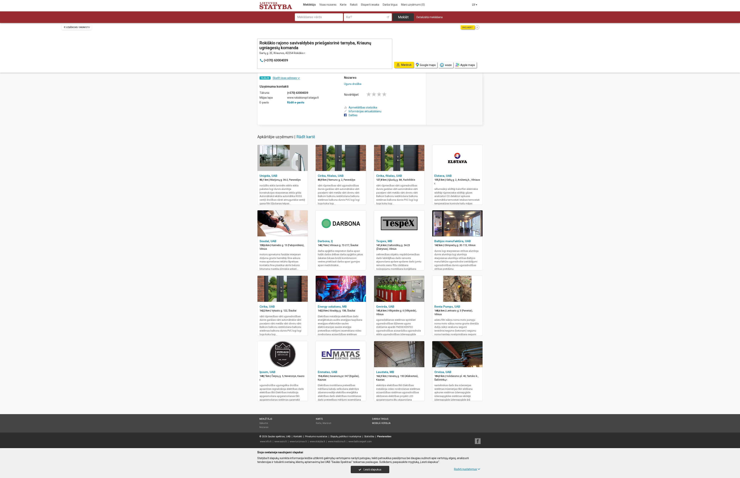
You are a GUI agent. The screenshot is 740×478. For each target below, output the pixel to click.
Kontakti (297, 436)
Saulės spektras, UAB (279, 436)
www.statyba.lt (317, 441)
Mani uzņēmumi (413, 4)
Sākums (263, 423)
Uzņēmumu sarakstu (78, 27)
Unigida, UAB (268, 176)
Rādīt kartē (305, 137)
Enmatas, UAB (327, 372)
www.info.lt (266, 441)
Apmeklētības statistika (363, 107)
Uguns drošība (352, 83)
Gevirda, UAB (385, 306)
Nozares (263, 427)
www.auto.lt (280, 441)
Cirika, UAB (267, 306)
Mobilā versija (381, 423)
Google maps (428, 65)
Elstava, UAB (443, 176)
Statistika (369, 436)
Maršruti (327, 423)
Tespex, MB (384, 241)
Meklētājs (309, 4)
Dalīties (353, 115)
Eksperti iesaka (370, 4)
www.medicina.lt (337, 441)
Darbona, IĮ (325, 241)
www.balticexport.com (360, 441)
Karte (343, 4)
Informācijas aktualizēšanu (365, 111)
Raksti (353, 4)
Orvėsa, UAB (442, 372)
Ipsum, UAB (267, 372)
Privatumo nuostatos (316, 436)
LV (474, 4)
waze (448, 65)
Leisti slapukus (372, 469)
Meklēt (403, 17)
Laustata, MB (385, 372)
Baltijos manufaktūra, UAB (452, 241)
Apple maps (467, 65)
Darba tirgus (390, 4)
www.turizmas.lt (298, 441)
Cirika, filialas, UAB (331, 176)
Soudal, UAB (268, 241)
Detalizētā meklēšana (429, 17)
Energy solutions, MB (332, 306)
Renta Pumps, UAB (447, 306)
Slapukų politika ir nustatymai (345, 436)
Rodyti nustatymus (465, 469)
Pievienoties (384, 436)
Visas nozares (327, 4)
